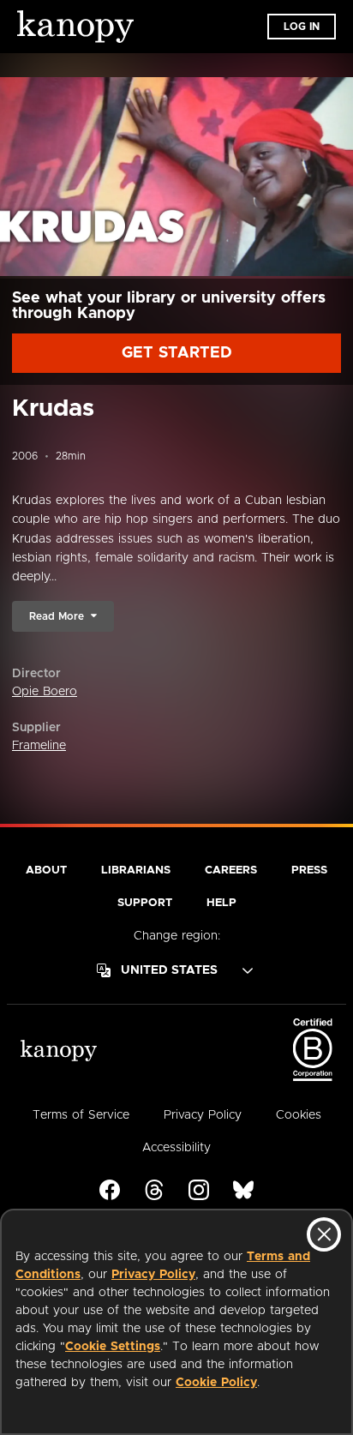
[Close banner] (324, 1234)
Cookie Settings (112, 1347)
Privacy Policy (153, 1275)
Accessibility (176, 1148)
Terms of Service (81, 1115)
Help (221, 903)
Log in (302, 26)
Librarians (136, 870)
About (46, 870)
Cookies (298, 1115)
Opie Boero (44, 692)
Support (144, 903)
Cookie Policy (216, 1383)
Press (309, 870)
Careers (231, 870)
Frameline (39, 746)
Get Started (177, 353)
